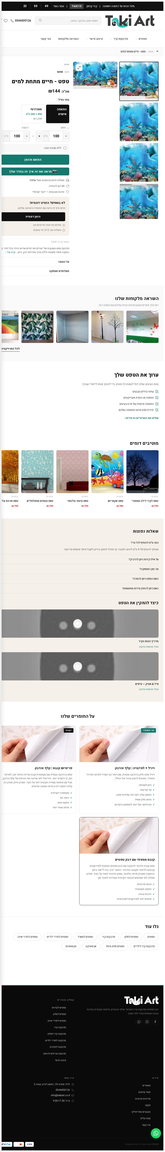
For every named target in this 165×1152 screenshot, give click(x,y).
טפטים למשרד (85, 937)
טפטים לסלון (131, 937)
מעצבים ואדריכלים (141, 1112)
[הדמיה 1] (139, 203)
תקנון (148, 1105)
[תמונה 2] (139, 122)
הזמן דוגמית (33, 217)
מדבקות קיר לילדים (144, 946)
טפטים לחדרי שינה (27, 937)
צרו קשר (146, 1125)
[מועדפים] (6, 21)
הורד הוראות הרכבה (149, 647)
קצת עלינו (145, 1118)
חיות (150, 51)
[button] (142, 327)
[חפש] (40, 20)
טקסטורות (71, 946)
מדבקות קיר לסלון (57, 1034)
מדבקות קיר (120, 39)
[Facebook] (155, 1021)
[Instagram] (147, 1021)
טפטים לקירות (59, 1007)
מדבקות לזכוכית (58, 1047)
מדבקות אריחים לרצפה (54, 1053)
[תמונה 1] (139, 81)
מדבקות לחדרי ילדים (55, 1040)
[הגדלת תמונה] (79, 67)
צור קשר (45, 39)
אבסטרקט (91, 946)
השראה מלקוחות (68, 39)
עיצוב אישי (96, 39)
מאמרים (146, 1085)
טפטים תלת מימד (115, 946)
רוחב (63, 127)
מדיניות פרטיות (143, 1099)
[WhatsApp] (139, 1021)
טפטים (142, 39)
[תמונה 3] (139, 162)
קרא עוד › (10, 252)
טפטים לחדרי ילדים (57, 937)
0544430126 (23, 21)
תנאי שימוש (144, 1092)
